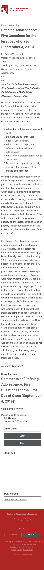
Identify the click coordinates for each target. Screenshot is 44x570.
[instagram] (29, 519)
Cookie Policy (28, 550)
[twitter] (20, 519)
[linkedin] (24, 519)
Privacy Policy (16, 550)
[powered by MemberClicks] (22, 555)
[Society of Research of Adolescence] (15, 10)
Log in (31, 535)
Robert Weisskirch (14, 54)
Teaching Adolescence (23, 57)
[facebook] (15, 519)
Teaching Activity (9, 65)
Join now (13, 535)
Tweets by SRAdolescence (15, 499)
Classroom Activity (28, 65)
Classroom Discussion (12, 69)
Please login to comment (14, 415)
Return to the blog (10, 25)
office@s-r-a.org (32, 544)
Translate (23, 421)
